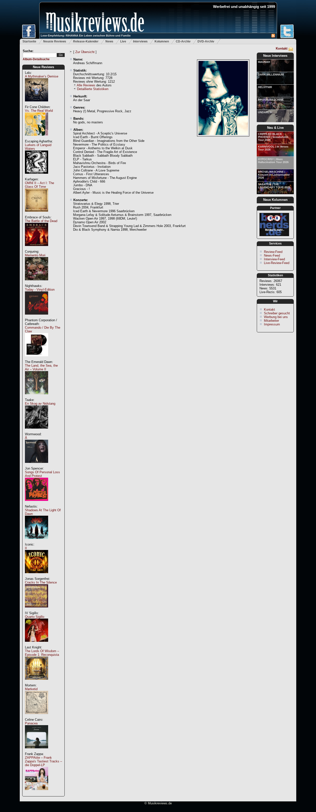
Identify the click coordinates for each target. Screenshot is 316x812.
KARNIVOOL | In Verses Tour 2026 (273, 148)
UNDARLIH (265, 112)
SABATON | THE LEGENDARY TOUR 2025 (274, 186)
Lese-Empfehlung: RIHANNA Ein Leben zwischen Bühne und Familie (86, 35)
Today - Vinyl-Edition (40, 289)
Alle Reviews (86, 85)
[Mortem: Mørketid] (36, 716)
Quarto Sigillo (34, 617)
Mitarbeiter (271, 320)
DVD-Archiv (206, 41)
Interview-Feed (274, 259)
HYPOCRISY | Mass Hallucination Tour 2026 (273, 161)
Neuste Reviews (54, 41)
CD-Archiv (183, 41)
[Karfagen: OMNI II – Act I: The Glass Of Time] (36, 214)
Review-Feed (273, 252)
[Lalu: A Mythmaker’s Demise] (36, 104)
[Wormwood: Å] (36, 465)
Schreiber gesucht (277, 313)
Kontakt (281, 48)
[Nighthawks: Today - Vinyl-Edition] (36, 317)
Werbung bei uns (276, 317)
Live (123, 41)
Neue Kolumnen (275, 200)
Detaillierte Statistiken (92, 89)
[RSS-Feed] (273, 36)
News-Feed (272, 255)
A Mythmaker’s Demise (41, 76)
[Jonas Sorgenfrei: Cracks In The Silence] (36, 610)
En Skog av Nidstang (40, 403)
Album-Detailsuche (36, 59)
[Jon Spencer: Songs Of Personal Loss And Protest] (36, 503)
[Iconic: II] (36, 576)
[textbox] (40, 55)
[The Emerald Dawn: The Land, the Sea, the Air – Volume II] (36, 397)
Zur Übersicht (85, 52)
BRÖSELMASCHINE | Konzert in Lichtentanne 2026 (274, 174)
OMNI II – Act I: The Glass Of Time (39, 185)
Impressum (272, 324)
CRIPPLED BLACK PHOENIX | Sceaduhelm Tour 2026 (273, 136)
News (109, 41)
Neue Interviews (275, 55)
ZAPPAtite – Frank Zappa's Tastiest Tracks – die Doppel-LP (43, 761)
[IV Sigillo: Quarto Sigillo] (36, 644)
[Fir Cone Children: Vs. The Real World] (36, 138)
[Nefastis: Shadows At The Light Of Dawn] (36, 541)
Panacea (31, 723)
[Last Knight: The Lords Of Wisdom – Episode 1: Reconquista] (36, 682)
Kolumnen (162, 41)
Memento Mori (35, 255)
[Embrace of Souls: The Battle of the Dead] (36, 248)
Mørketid (31, 689)
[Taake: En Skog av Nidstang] (36, 431)
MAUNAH (264, 61)
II (26, 548)
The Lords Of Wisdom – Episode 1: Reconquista (42, 653)
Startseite (29, 41)
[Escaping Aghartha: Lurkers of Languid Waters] (36, 176)
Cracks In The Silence (41, 582)
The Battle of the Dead (41, 221)
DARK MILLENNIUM (271, 74)
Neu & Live (275, 128)
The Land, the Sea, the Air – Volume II (41, 367)
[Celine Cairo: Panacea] (36, 751)
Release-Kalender (86, 41)
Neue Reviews (43, 67)
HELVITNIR (265, 87)
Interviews (140, 41)
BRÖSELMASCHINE (271, 99)
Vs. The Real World (39, 111)
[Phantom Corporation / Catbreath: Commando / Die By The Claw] (36, 359)
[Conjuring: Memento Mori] (36, 283)
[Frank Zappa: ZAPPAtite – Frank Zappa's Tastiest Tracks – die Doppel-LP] (36, 792)
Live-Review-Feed (276, 263)
